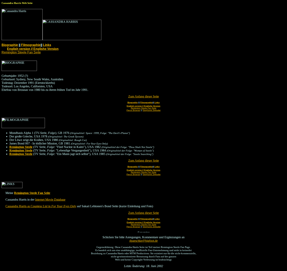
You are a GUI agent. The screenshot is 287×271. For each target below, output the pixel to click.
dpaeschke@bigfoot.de (143, 240)
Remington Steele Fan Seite (21, 52)
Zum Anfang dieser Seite (143, 96)
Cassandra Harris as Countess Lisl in (40, 206)
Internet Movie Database (50, 199)
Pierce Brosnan (133, 110)
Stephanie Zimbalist (151, 110)
